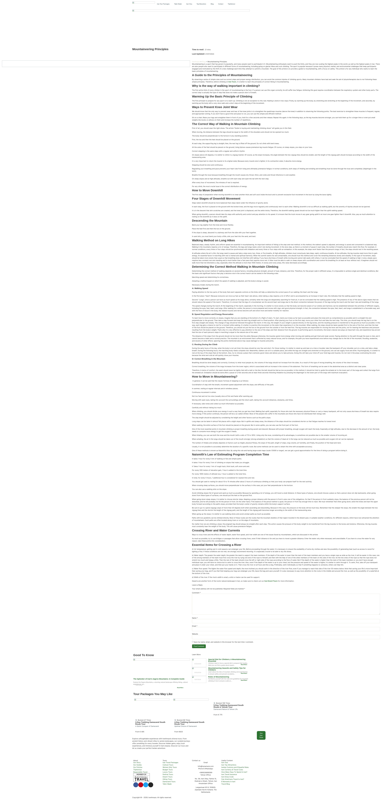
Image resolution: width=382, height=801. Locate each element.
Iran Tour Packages (163, 4)
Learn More (196, 654)
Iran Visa (189, 4)
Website (195, 634)
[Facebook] (135, 784)
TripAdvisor (231, 4)
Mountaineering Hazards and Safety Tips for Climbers (227, 669)
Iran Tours (232, 82)
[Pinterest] (140, 784)
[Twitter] (145, 784)
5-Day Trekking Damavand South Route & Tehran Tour (229, 706)
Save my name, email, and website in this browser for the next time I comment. (223, 642)
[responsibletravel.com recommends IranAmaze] (141, 781)
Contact (220, 4)
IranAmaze (196, 62)
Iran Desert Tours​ (270, 581)
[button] (247, 3)
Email (194, 626)
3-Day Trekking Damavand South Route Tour (150, 723)
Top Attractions (201, 4)
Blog (212, 4)
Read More (180, 687)
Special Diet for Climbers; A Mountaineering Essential (226, 660)
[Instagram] (150, 784)
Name (195, 618)
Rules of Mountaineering (218, 677)
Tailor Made (178, 4)
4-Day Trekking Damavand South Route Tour (189, 723)
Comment (196, 592)
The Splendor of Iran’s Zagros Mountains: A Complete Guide (158, 679)
